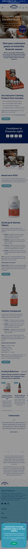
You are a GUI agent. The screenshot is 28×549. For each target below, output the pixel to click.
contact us (14, 539)
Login (14, 543)
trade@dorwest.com (15, 2)
